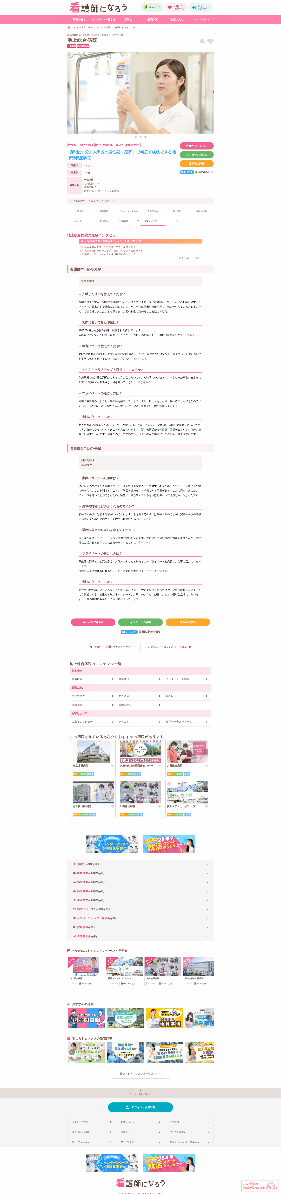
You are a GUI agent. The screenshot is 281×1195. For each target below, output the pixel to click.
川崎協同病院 (127, 806)
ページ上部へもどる (140, 1094)
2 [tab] (140, 137)
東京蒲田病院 (80, 765)
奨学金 (128, 19)
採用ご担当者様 (178, 1132)
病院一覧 (152, 19)
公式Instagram (82, 1142)
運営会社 (125, 1132)
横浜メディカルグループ (181, 806)
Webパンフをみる (196, 145)
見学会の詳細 (197, 163)
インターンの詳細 (196, 154)
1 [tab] (135, 137)
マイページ (199, 19)
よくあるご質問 (80, 1122)
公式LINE (129, 1142)
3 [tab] (145, 137)
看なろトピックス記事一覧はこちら (140, 1073)
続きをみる (193, 335)
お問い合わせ (127, 1122)
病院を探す (79, 19)
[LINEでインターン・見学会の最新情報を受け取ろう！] (202, 41)
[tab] (140, 864)
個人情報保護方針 (81, 1132)
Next (209, 93)
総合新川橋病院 (82, 806)
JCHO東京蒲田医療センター (136, 765)
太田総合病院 (174, 765)
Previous (71, 93)
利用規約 (174, 1122)
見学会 (91, 201)
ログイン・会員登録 (143, 1107)
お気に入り (177, 19)
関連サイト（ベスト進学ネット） (187, 1142)
